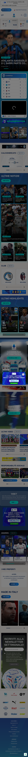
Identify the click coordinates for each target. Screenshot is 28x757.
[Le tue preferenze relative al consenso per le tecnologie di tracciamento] (25, 754)
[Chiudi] (23, 374)
